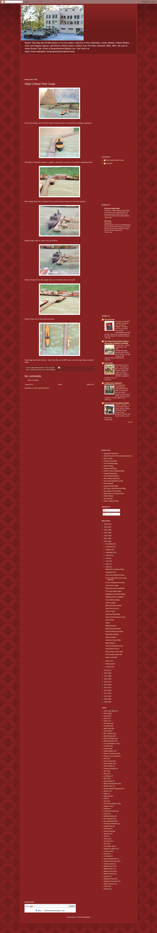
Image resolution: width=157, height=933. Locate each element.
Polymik (106, 809)
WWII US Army (108, 871)
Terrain (106, 839)
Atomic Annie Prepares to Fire (115, 617)
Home (60, 384)
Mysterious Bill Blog (110, 468)
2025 (106, 527)
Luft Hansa (107, 776)
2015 (106, 682)
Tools (105, 844)
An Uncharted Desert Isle (113, 654)
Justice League (110, 603)
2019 (106, 670)
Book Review (108, 736)
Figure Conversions (110, 753)
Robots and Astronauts (113, 629)
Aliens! (107, 623)
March (108, 661)
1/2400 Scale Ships (36, 369)
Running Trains (119, 345)
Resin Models (108, 819)
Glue (105, 758)
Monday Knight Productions (113, 788)
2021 (106, 538)
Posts (107, 510)
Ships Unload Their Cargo (114, 652)
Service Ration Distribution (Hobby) (116, 403)
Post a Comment (33, 380)
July (107, 558)
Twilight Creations (110, 849)
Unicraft (106, 854)
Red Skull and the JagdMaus (115, 588)
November (109, 547)
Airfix (105, 718)
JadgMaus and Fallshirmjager (115, 594)
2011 (106, 693)
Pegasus (107, 806)
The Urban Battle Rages (113, 591)
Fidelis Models (108, 496)
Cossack (106, 748)
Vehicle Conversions (110, 861)
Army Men (107, 723)
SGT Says (107, 221)
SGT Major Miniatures (111, 824)
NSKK (106, 794)
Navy (43, 369)
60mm (106, 713)
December (109, 544)
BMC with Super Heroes (113, 605)
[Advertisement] (117, 115)
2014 (106, 685)
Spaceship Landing (111, 634)
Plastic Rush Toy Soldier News (114, 493)
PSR (105, 798)
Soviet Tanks (108, 831)
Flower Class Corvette (111, 756)
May (107, 564)
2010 (106, 696)
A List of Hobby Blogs (111, 463)
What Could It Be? (111, 657)
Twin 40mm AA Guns (112, 649)
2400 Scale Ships (109, 711)
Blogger (87, 917)
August (108, 555)
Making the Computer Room (114, 569)
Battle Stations (110, 643)
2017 (106, 676)
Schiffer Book (108, 826)
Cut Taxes (107, 210)
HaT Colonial (108, 761)
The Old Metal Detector (111, 476)
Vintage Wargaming (110, 473)
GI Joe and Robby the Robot (114, 575)
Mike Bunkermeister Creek (115, 160)
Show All (130, 422)
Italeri (105, 774)
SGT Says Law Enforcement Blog (115, 488)
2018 (106, 673)
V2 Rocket (107, 856)
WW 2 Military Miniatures (112, 478)
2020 (106, 541)
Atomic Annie (109, 620)
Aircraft (106, 716)
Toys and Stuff (109, 319)
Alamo (106, 721)
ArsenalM (107, 726)
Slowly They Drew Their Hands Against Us (118, 456)
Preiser (106, 814)
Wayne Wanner (109, 884)
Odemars (107, 796)
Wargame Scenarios (110, 881)
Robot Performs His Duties (114, 631)
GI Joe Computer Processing (115, 582)
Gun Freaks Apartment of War (113, 481)
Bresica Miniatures (110, 738)
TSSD (106, 836)
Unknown (109, 163)
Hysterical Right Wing (111, 208)
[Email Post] (59, 367)
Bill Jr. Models (108, 733)
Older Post (90, 384)
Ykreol (106, 886)
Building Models (109, 741)
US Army (106, 851)
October (108, 550)
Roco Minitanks (109, 821)
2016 (106, 679)
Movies (106, 791)
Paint (105, 801)
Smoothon (107, 829)
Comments (108, 514)
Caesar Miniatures (110, 743)
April (107, 567)
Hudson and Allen (110, 768)
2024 (106, 530)
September (109, 552)
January (108, 667)
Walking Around (110, 626)
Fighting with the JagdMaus (114, 597)
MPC (105, 778)
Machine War (108, 781)
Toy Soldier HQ (109, 846)
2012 (106, 690)
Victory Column (109, 864)
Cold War (107, 746)
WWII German (108, 866)
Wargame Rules (109, 879)
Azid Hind (107, 731)
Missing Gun (108, 223)
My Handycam (108, 483)
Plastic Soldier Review (111, 501)
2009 (106, 699)
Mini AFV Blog (108, 466)
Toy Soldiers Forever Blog (112, 491)
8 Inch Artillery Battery (112, 600)
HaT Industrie (108, 498)
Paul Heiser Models (110, 803)
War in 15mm (108, 458)
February (109, 664)
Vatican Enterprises (110, 859)
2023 (106, 533)
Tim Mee (106, 841)
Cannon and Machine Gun (114, 646)
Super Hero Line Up (112, 608)
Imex (105, 771)
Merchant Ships (110, 637)
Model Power (108, 786)
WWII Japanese (51, 369)
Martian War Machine (111, 783)
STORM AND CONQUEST (113, 383)
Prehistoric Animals (110, 811)
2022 (106, 536)
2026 (106, 524)
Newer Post (29, 384)
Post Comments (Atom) (41, 388)
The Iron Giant (110, 611)
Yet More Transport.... (121, 405)
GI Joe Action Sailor (111, 585)
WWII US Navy (108, 874)
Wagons (106, 876)
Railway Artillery (109, 816)
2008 (106, 702)
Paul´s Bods (108, 363)
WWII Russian (108, 869)
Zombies (106, 889)
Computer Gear (110, 572)
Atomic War (107, 728)
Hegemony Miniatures (111, 453)
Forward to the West (110, 461)
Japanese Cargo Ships (113, 640)
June (107, 561)
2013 (106, 687)
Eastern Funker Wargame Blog (114, 471)
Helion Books (108, 766)
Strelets (106, 834)
